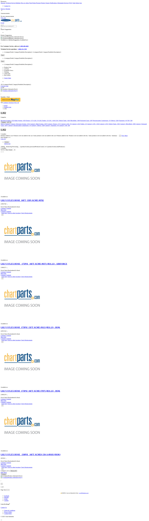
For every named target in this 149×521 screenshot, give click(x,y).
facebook (6, 496)
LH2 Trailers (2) (44, 120)
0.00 (3, 23)
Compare (3, 474)
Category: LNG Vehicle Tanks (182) (110, 124)
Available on (14, 40)
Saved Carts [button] (5, 86)
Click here (4, 213)
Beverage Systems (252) (8, 120)
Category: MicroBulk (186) (128, 124)
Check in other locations (14, 213)
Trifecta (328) (115, 120)
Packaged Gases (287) (86, 120)
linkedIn (6, 497)
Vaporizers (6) (123, 120)
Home (6, 105)
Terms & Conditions (9, 510)
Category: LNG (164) (93, 124)
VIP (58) (129, 120)
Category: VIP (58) (64, 125)
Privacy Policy (8, 512)
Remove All (13, 471)
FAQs (70, 3)
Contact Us (7, 6)
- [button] (7, 204)
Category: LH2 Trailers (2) (79, 124)
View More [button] (124, 135)
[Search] (1, 28)
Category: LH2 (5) (6, 122)
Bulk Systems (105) (20, 120)
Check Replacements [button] (26, 213)
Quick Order (7, 78)
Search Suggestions (6, 29)
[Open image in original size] (6, 21)
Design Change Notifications (49, 3)
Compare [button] (3, 208)
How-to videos (25, 3)
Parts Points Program (35, 3)
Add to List (7, 143)
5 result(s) (3, 134)
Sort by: (3, 150)
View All (3, 18)
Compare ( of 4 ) (5, 471)
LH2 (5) (36, 120)
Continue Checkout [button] (8, 102)
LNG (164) (52, 120)
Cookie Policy (8, 513)
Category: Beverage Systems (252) (20, 124)
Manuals (3, 3)
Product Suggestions (6, 35)
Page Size (3, 490)
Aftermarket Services (63, 3)
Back (2, 55)
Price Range (4, 137)
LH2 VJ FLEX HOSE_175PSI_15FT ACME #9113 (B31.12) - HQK (30, 327)
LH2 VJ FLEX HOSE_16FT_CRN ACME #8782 (22, 200)
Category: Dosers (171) (54, 124)
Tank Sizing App (77, 3)
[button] (74, 9)
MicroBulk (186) (75, 120)
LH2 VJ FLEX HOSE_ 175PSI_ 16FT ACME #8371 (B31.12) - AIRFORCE (34, 264)
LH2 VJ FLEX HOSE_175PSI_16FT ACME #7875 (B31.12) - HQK (30, 391)
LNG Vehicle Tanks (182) (63, 120)
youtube (6, 500)
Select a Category (6, 124)
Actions (7, 142)
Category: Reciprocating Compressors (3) (19, 125)
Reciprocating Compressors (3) (102, 120)
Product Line (7, 107)
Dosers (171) (30, 120)
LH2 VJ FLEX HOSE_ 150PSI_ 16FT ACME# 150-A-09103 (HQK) (30, 454)
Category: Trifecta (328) (38, 125)
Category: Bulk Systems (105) (38, 124)
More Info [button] (3, 210)
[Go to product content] (9, 90)
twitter (6, 499)
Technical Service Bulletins (13, 3)
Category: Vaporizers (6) (52, 125)
